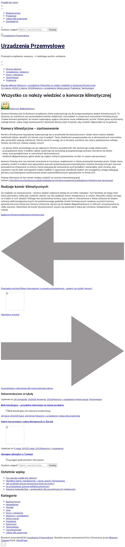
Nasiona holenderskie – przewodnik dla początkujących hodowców (40, 489)
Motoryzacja (63, 88)
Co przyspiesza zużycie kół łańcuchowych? (27, 486)
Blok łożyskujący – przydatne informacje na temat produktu (32, 405)
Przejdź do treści (9, 2)
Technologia (12, 77)
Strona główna (13, 69)
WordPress (21, 540)
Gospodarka (12, 21)
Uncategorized (13, 529)
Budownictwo (13, 13)
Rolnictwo (11, 524)
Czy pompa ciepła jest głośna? (21, 478)
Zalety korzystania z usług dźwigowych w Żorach (27, 421)
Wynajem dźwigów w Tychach (17, 454)
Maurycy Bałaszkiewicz (22, 108)
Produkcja (11, 15)
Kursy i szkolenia (14, 74)
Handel (9, 507)
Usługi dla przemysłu (16, 18)
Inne (32, 415)
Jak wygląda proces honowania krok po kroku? (30, 483)
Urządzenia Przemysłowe (33, 46)
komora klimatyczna (33, 214)
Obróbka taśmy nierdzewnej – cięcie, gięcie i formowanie (35, 480)
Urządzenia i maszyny (17, 71)
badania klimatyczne (12, 214)
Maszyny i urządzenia (44, 88)
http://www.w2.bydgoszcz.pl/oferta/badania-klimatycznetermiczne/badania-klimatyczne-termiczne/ (61, 180)
